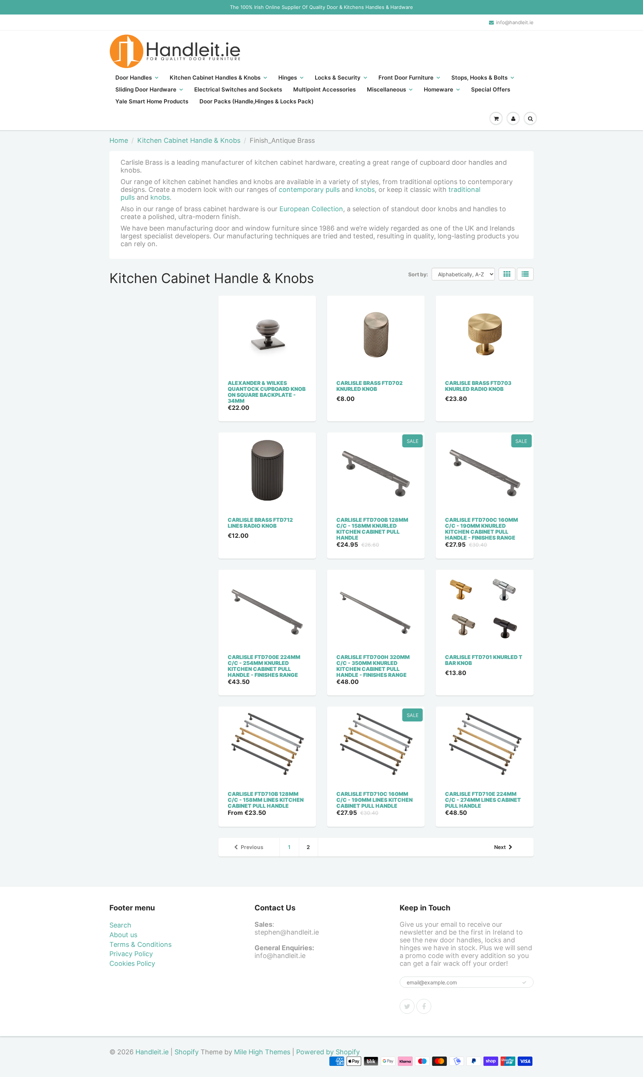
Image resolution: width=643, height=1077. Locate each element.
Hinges (287, 77)
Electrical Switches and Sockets (238, 89)
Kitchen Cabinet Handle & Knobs (188, 140)
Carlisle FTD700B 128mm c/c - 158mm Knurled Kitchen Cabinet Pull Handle (372, 529)
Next (500, 847)
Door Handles (133, 77)
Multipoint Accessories (324, 89)
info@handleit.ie (515, 22)
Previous (252, 847)
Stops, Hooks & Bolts (479, 77)
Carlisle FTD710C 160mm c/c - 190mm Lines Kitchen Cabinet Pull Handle (374, 800)
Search (120, 925)
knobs (365, 189)
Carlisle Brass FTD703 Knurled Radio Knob (478, 386)
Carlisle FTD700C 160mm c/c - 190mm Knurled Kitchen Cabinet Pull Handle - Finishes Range (481, 529)
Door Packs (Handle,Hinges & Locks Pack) (256, 101)
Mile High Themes (262, 1052)
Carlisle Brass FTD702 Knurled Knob (369, 386)
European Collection (311, 209)
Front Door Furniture (406, 77)
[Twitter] (407, 1006)
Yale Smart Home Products (151, 101)
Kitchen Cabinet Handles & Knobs (215, 77)
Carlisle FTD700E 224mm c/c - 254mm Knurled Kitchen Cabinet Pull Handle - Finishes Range (264, 666)
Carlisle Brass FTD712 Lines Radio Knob (260, 523)
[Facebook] (423, 1006)
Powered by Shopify (328, 1052)
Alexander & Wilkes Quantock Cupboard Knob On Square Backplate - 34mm (266, 392)
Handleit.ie (152, 1052)
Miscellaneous (386, 89)
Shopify (187, 1052)
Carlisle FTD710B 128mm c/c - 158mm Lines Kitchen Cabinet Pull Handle (266, 800)
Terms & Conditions (140, 944)
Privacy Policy (131, 954)
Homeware (438, 89)
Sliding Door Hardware (145, 89)
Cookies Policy (132, 963)
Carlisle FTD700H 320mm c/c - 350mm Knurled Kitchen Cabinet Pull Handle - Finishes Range (373, 666)
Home (118, 140)
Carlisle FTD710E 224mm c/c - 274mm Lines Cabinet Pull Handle (483, 800)
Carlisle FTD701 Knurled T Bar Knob (483, 660)
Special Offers (490, 89)
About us (123, 935)
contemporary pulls (309, 189)
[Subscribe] (524, 982)
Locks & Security (338, 77)
